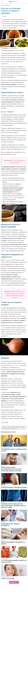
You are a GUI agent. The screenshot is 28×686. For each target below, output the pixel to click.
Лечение (3, 522)
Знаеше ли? (3, 502)
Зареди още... (14, 582)
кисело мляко (15, 365)
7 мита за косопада (7, 578)
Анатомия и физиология (7, 577)
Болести (3, 465)
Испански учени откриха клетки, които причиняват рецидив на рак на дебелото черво (13, 505)
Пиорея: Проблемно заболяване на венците (13, 543)
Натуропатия (4, 558)
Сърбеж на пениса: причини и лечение (14, 487)
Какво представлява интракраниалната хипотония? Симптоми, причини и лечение (11, 469)
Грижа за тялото (5, 447)
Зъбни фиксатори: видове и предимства (10, 524)
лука (2, 327)
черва (7, 260)
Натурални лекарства (5, 5)
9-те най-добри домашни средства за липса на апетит (14, 561)
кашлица (16, 75)
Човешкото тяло (5, 485)
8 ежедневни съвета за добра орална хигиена (14, 450)
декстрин (11, 197)
